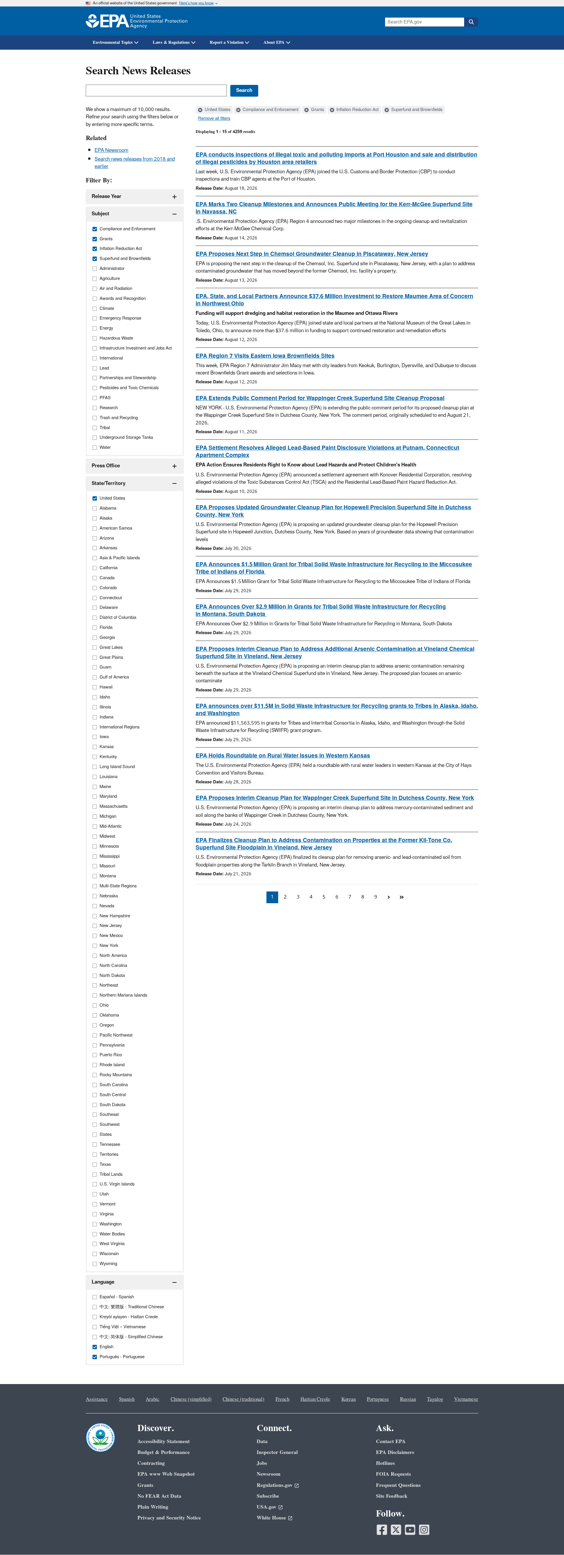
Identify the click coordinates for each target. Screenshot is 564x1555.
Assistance (97, 1399)
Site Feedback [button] (391, 1496)
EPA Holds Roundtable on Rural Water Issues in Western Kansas (283, 756)
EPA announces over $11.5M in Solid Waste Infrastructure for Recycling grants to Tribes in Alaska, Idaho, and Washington (337, 709)
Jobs (262, 1463)
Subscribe (268, 1496)
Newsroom (269, 1474)
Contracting (151, 1463)
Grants (317, 110)
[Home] (137, 21)
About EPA (274, 42)
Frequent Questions (398, 1485)
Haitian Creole (315, 1399)
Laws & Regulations (171, 42)
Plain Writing (152, 1507)
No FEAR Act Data (159, 1496)
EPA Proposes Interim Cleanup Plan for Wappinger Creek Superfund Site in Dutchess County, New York (335, 798)
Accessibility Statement (163, 1441)
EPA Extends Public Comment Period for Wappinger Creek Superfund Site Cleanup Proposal (320, 398)
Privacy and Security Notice (169, 1518)
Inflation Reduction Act (357, 110)
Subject (100, 214)
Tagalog (435, 1399)
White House (271, 1518)
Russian (408, 1399)
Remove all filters (214, 118)
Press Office (106, 466)
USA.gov (266, 1507)
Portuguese (378, 1399)
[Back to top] (548, 1539)
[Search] (471, 22)
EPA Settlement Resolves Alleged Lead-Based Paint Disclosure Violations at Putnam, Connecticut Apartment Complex (327, 451)
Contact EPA (391, 1441)
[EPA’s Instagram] (424, 1530)
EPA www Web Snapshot (166, 1474)
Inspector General (277, 1452)
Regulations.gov (275, 1485)
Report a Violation (227, 42)
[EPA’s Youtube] (410, 1530)
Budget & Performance (163, 1452)
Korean (348, 1399)
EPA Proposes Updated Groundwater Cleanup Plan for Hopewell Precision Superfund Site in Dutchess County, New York (333, 511)
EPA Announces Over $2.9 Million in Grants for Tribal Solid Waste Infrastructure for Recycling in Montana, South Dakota (321, 610)
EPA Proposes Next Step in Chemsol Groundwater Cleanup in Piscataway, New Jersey (312, 254)
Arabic (153, 1399)
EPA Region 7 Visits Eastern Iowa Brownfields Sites (265, 356)
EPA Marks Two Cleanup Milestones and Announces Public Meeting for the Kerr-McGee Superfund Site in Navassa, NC (334, 208)
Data (262, 1441)
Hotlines (385, 1463)
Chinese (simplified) (191, 1399)
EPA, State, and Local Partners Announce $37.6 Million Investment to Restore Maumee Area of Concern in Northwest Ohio (334, 300)
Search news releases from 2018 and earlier (135, 163)
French (282, 1399)
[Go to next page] (389, 897)
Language (103, 1282)
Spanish (127, 1399)
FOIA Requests (393, 1474)
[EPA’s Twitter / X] (396, 1530)
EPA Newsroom (111, 150)
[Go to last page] (401, 897)
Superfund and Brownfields (416, 110)
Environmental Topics (113, 42)
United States (217, 110)
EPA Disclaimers (395, 1452)
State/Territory (108, 483)
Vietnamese (466, 1399)
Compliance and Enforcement (269, 110)
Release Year (106, 196)
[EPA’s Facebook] (382, 1530)
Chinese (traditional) (243, 1399)
